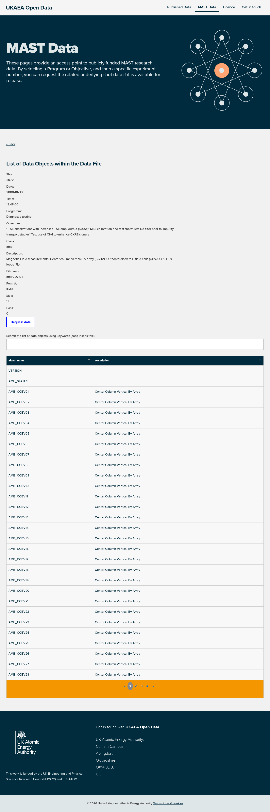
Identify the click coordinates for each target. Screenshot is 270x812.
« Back (10, 144)
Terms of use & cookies (168, 803)
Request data (21, 322)
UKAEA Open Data (29, 7)
